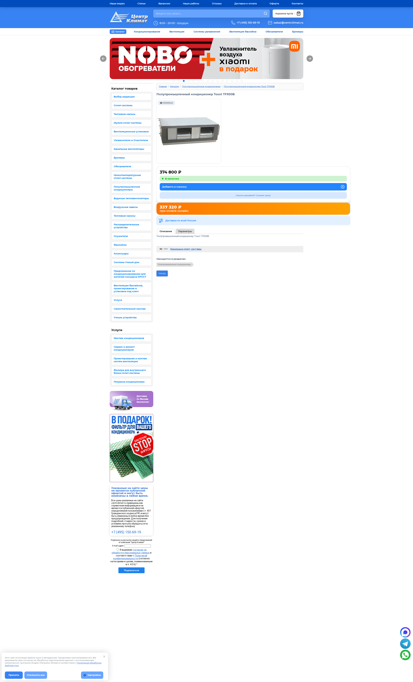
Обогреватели (274, 31)
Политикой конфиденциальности (130, 557)
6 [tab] (198, 81)
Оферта (274, 3)
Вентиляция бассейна (242, 31)
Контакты (297, 3)
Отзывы (217, 3)
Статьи (141, 3)
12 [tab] (227, 81)
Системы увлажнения (207, 31)
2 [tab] (179, 81)
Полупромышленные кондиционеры (201, 86)
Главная (163, 86)
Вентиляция (176, 31)
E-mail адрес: (118, 546)
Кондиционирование (147, 31)
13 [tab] (232, 81)
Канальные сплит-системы (185, 249)
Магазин (174, 86)
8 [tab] (208, 81)
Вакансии (164, 3)
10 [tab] (218, 81)
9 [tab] (213, 81)
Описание (166, 231)
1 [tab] (174, 81)
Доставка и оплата (245, 3)
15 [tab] (242, 81)
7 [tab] (203, 81)
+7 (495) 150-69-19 (248, 22)
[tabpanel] (206, 58)
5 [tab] (193, 81)
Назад (162, 273)
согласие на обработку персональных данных (131, 551)
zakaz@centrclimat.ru (288, 22)
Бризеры (297, 31)
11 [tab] (222, 81)
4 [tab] (189, 81)
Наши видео (117, 3)
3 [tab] (184, 81)
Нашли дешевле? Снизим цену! (253, 195)
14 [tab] (237, 81)
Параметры (185, 231)
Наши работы (191, 3)
